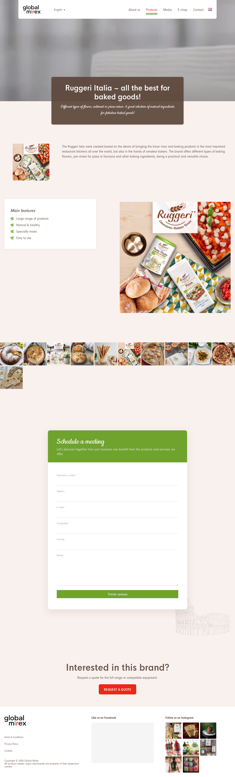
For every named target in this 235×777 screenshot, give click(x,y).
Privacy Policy (11, 744)
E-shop (182, 9)
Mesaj (60, 555)
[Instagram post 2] (191, 731)
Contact (198, 9)
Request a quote (117, 689)
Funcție (60, 539)
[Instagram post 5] (191, 747)
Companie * (63, 523)
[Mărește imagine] (11, 353)
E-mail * (61, 507)
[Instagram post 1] (173, 731)
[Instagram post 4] (173, 747)
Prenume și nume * (67, 475)
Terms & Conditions (13, 737)
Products (151, 9)
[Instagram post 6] (208, 747)
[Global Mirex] (32, 9)
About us (134, 9)
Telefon (60, 491)
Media (167, 9)
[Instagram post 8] (191, 764)
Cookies (8, 750)
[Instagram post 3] (208, 731)
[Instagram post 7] (173, 764)
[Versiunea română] (210, 9)
